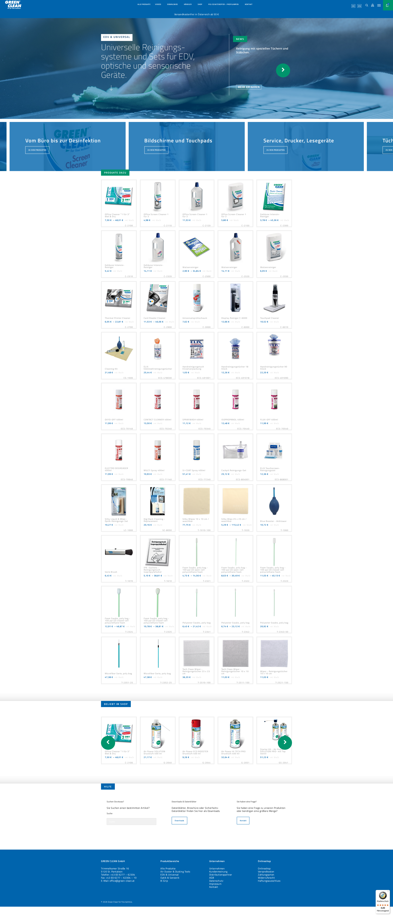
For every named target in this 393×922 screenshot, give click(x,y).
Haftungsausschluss (269, 881)
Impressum (215, 884)
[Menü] (388, 892)
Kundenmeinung (218, 871)
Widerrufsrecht (266, 878)
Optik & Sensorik (169, 878)
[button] (379, 5)
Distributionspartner (220, 874)
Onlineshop (264, 868)
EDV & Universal (169, 874)
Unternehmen (217, 868)
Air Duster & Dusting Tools (175, 871)
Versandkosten (266, 871)
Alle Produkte (168, 868)
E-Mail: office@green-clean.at (118, 881)
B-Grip (164, 881)
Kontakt (213, 887)
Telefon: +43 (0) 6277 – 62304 (118, 874)
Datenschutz (216, 881)
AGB (211, 878)
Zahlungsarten (266, 874)
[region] (186, 145)
